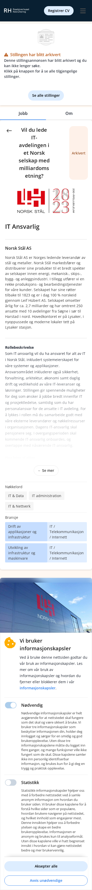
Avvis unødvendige (46, 880)
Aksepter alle (46, 866)
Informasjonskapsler (37, 687)
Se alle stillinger (46, 95)
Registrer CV (59, 10)
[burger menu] (83, 11)
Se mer (48, 470)
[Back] (9, 130)
